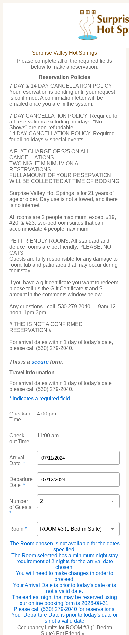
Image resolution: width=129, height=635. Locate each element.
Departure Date (21, 482)
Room (18, 529)
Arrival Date (17, 460)
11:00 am (48, 435)
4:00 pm (46, 413)
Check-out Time (19, 438)
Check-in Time (19, 416)
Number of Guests (20, 507)
